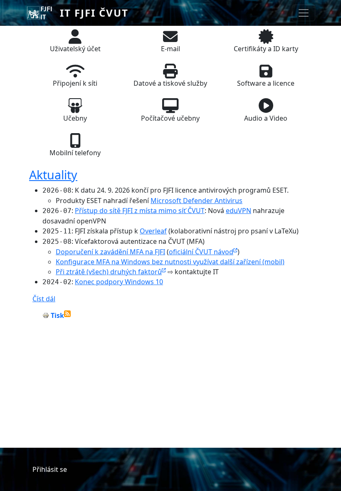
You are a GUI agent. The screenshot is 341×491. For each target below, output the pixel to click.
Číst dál (43, 298)
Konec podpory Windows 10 (119, 281)
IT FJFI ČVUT (94, 13)
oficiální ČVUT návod (201, 251)
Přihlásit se (49, 469)
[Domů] (43, 12)
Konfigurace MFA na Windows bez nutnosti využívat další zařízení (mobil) (170, 261)
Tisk (57, 315)
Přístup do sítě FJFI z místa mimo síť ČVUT (140, 210)
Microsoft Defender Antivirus (196, 200)
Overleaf (153, 231)
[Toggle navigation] (303, 13)
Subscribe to (67, 313)
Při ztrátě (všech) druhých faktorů (109, 271)
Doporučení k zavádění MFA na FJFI (110, 251)
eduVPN (238, 210)
